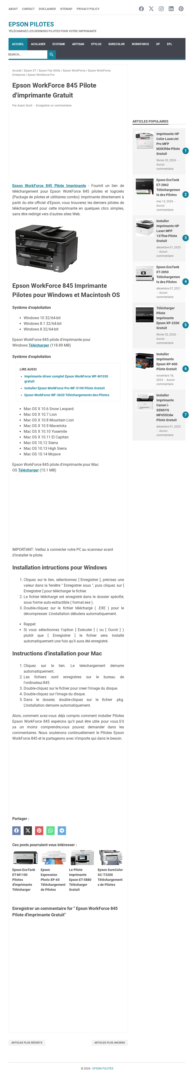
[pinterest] (39, 830)
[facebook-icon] (141, 9)
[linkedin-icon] (171, 9)
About (13, 9)
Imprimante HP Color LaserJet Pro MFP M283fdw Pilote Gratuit (168, 144)
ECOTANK (59, 44)
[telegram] (62, 830)
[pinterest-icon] (181, 9)
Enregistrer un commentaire (53, 105)
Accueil (18, 44)
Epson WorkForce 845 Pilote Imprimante (49, 185)
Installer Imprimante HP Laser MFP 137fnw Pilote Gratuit (167, 231)
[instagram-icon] (161, 9)
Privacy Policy (88, 9)
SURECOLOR (116, 44)
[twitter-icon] (151, 9)
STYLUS (96, 44)
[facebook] (16, 830)
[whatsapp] (50, 830)
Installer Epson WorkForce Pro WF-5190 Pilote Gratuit (64, 388)
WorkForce (140, 44)
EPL (169, 44)
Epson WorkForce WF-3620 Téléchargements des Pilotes (66, 395)
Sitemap (66, 9)
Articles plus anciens (109, 1042)
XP (158, 44)
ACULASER (38, 44)
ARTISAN (78, 44)
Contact (28, 9)
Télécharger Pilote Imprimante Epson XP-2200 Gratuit (167, 318)
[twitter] (28, 830)
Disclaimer (47, 9)
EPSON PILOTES (31, 24)
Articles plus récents (26, 1042)
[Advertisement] (68, 146)
